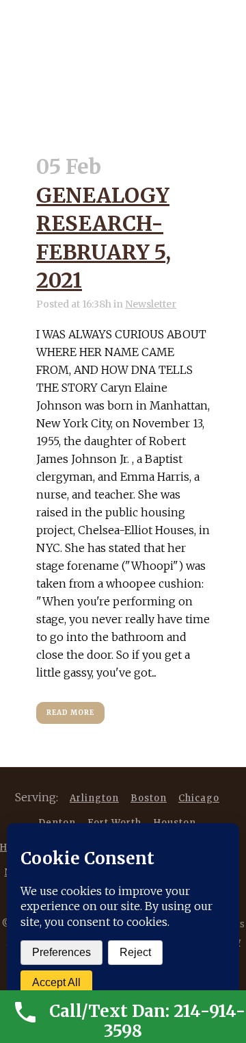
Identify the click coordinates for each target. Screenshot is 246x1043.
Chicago (198, 798)
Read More (70, 712)
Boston (149, 798)
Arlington (94, 798)
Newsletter (150, 304)
